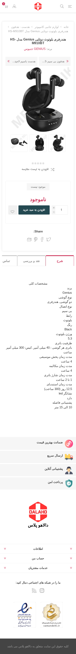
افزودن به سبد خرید (34, 210)
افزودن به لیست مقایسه (35, 169)
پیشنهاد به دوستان (28, 239)
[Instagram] (42, 590)
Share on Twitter (48, 239)
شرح (60, 261)
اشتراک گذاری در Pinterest (36, 239)
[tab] (60, 260)
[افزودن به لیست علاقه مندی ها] (12, 210)
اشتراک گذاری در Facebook (42, 239)
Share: (38, 231)
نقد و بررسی (31, 261)
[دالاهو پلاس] (38, 6)
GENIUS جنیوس (35, 48)
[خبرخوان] (34, 590)
